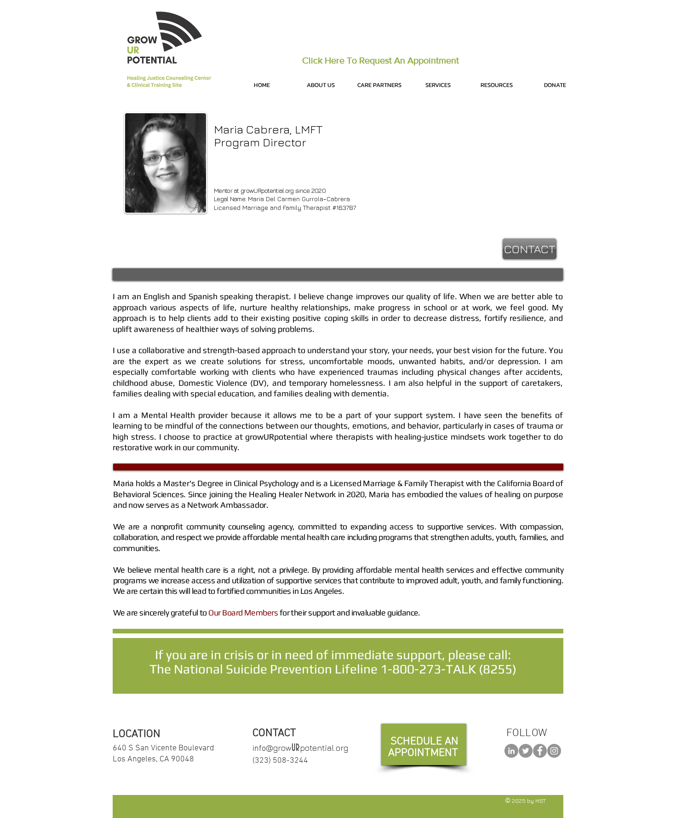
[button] (320, 85)
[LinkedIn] (511, 751)
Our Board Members (243, 612)
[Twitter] (526, 751)
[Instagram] (554, 751)
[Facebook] (540, 751)
